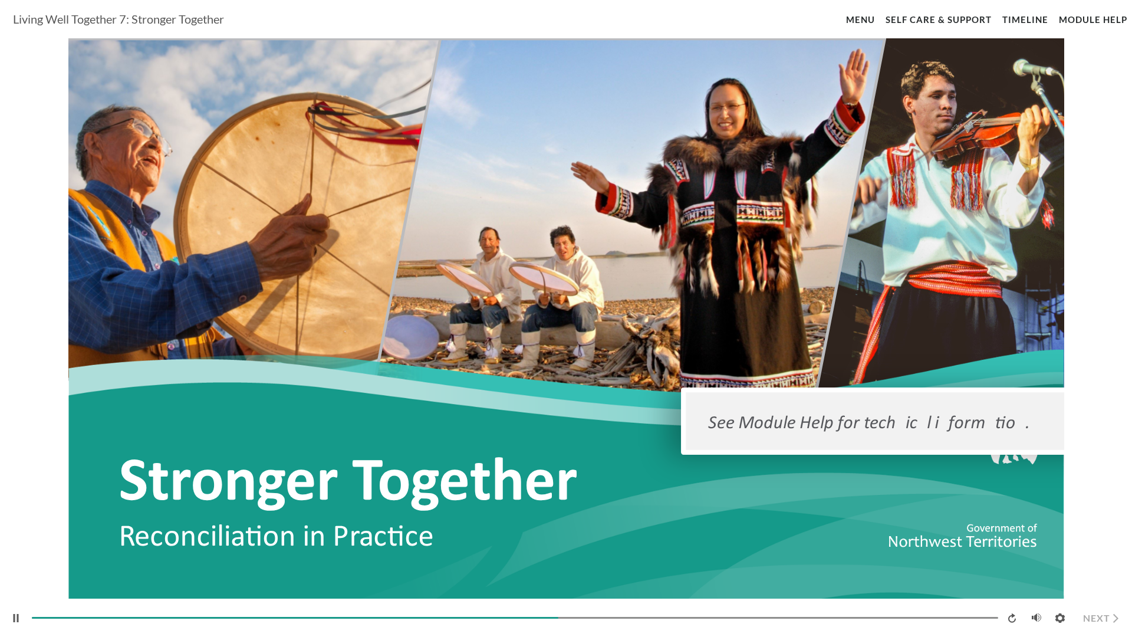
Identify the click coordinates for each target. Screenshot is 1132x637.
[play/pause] (16, 618)
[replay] (1013, 618)
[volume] (1036, 617)
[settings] (1060, 618)
